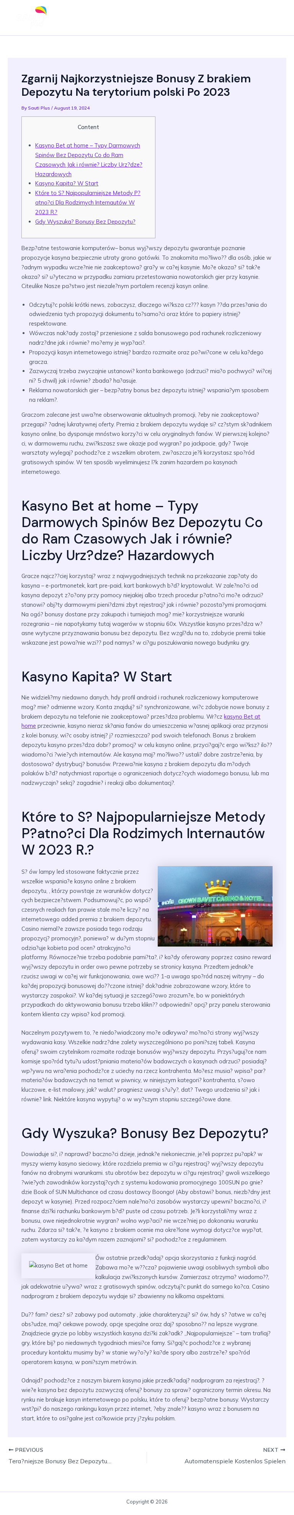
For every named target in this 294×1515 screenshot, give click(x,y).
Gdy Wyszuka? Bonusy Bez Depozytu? (85, 221)
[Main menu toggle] (273, 17)
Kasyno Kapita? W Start (66, 183)
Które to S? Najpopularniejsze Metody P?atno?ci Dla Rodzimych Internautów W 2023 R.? (87, 202)
